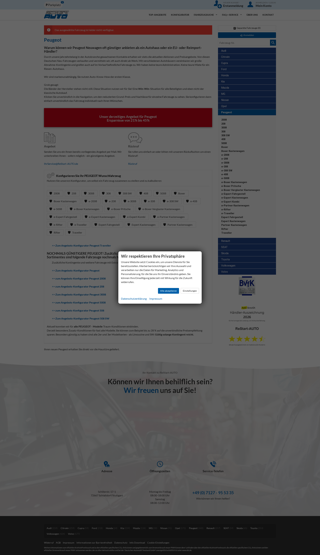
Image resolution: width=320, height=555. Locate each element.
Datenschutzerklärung (134, 298)
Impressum (155, 298)
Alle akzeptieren (168, 290)
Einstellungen (190, 290)
